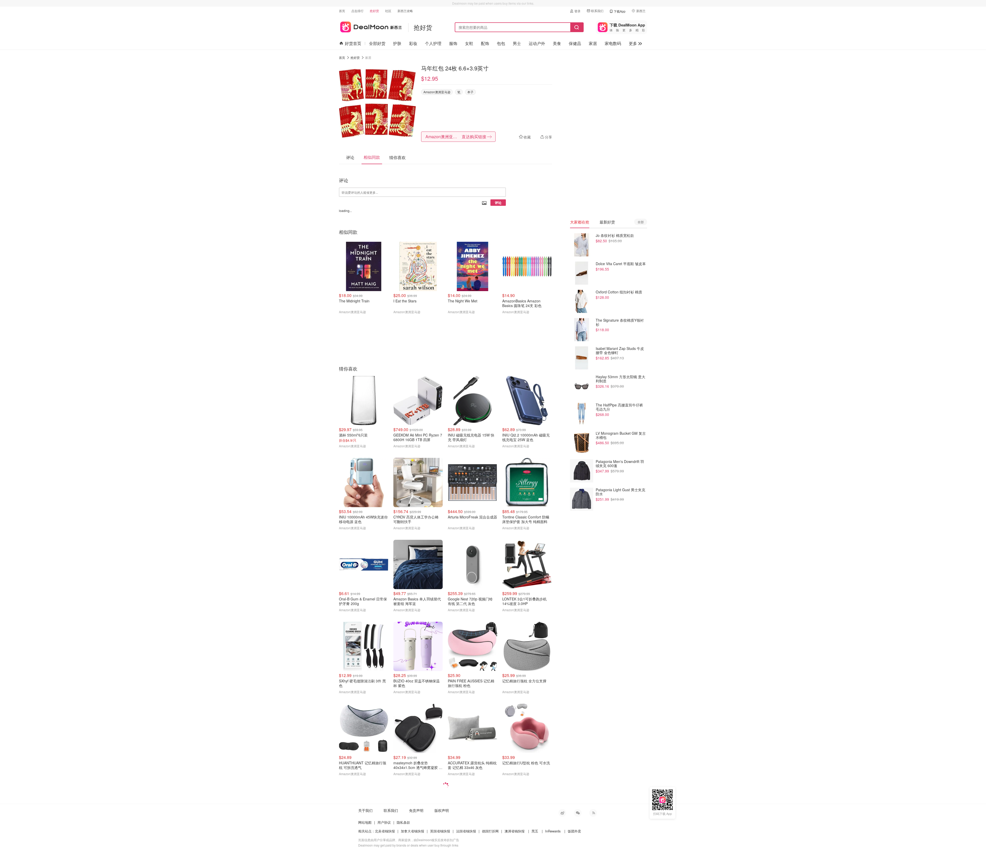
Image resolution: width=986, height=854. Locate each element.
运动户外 (537, 43)
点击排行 (357, 10)
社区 (388, 10)
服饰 (453, 43)
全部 (641, 222)
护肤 (397, 43)
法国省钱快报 (466, 831)
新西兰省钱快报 (370, 26)
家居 (593, 43)
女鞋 (469, 43)
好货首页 (353, 43)
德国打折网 (490, 831)
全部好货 (377, 43)
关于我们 (365, 810)
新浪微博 (562, 813)
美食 (557, 43)
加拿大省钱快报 (412, 831)
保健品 (575, 43)
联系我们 (597, 10)
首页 (342, 10)
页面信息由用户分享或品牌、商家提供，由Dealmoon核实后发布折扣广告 (408, 840)
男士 (517, 43)
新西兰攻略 (405, 10)
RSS (593, 813)
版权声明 (441, 810)
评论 (498, 202)
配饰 (485, 43)
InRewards (553, 831)
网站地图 (365, 822)
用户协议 (384, 822)
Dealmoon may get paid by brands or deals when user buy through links (408, 845)
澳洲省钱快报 (515, 831)
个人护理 (433, 43)
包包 (501, 43)
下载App (619, 11)
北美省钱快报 (385, 831)
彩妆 (413, 43)
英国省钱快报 (440, 831)
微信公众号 (578, 813)
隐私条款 (403, 822)
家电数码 (613, 43)
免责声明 (416, 810)
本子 (470, 92)
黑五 (535, 831)
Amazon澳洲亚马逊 (436, 92)
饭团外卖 (574, 831)
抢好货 (374, 10)
